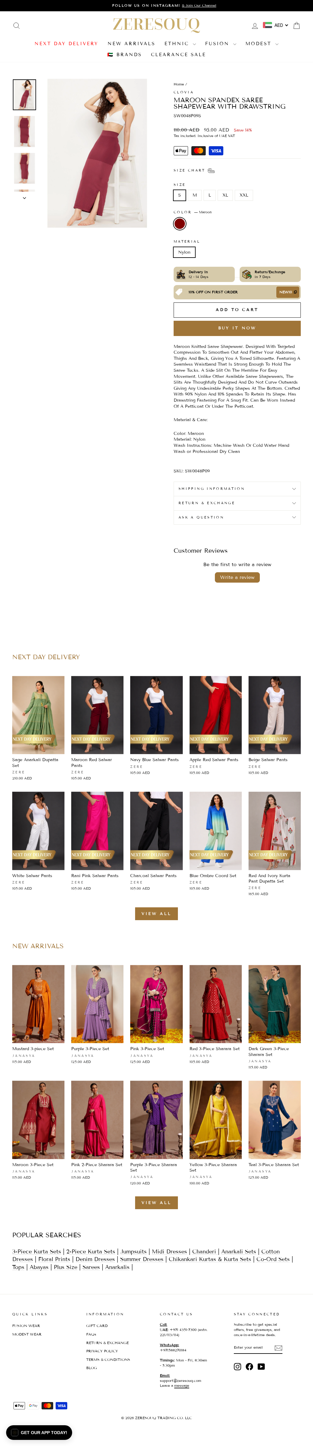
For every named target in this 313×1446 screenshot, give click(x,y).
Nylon (184, 252)
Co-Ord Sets (273, 1259)
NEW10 (285, 292)
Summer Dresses (142, 1259)
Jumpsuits (133, 1251)
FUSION (218, 43)
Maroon (180, 224)
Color (193, 212)
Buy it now (237, 328)
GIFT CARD (97, 1325)
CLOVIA (184, 92)
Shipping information (212, 488)
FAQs (91, 1334)
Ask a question (201, 517)
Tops (18, 1267)
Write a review (237, 577)
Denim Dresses (95, 1259)
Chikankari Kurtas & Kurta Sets (210, 1259)
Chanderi (205, 1251)
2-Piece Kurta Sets (90, 1251)
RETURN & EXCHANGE (107, 1342)
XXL (244, 195)
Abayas (39, 1267)
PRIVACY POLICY (102, 1351)
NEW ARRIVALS (131, 43)
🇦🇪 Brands (124, 54)
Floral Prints (54, 1259)
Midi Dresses (169, 1251)
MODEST (259, 43)
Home (179, 84)
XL (225, 195)
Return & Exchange (207, 503)
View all (156, 913)
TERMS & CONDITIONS (108, 1359)
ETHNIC (177, 43)
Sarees (91, 1267)
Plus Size (65, 1267)
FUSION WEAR (26, 1325)
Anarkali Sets (238, 1251)
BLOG (91, 1367)
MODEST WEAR (27, 1334)
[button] (39, 1432)
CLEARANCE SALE (178, 54)
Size (180, 185)
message (181, 1385)
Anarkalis (117, 1267)
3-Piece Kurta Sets (36, 1251)
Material (187, 241)
